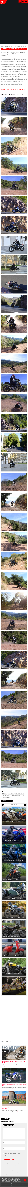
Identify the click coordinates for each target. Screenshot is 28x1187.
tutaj (7, 1182)
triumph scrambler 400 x (18, 795)
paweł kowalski (6, 795)
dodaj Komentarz (9, 1159)
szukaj (23, 2)
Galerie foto (13, 45)
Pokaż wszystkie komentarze (7, 1121)
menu (26, 1)
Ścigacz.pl (2, 2)
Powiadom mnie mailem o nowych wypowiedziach (12, 1154)
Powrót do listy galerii (6, 94)
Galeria (9, 45)
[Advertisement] (14, 1020)
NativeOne (14, 1114)
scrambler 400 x (6, 797)
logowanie (20, 2)
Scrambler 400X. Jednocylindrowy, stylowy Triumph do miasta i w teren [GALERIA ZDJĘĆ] (13, 46)
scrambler (11, 793)
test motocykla (19, 793)
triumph (4, 793)
